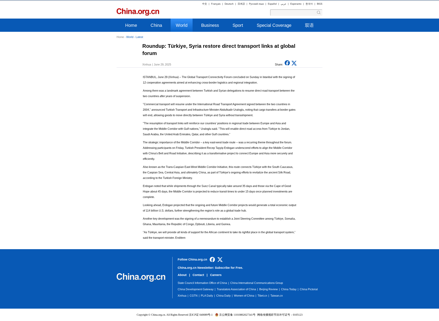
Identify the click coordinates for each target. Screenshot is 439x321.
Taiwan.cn (276, 295)
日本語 (241, 3)
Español (272, 3)
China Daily (223, 295)
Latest (139, 37)
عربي (283, 3)
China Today (288, 289)
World (181, 25)
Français (216, 3)
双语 (309, 25)
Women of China (244, 295)
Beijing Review (268, 289)
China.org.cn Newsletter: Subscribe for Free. (210, 267)
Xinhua (182, 295)
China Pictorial (309, 289)
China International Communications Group (256, 282)
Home (131, 25)
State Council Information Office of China (202, 282)
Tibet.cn (262, 295)
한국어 (309, 3)
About (182, 274)
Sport (238, 25)
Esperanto (295, 3)
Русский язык (256, 3)
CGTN (194, 295)
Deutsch (229, 3)
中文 (204, 3)
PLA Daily (207, 295)
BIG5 (319, 3)
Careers (216, 274)
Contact (198, 274)
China (156, 25)
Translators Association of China (236, 289)
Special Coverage (274, 25)
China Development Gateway (195, 289)
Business (210, 25)
